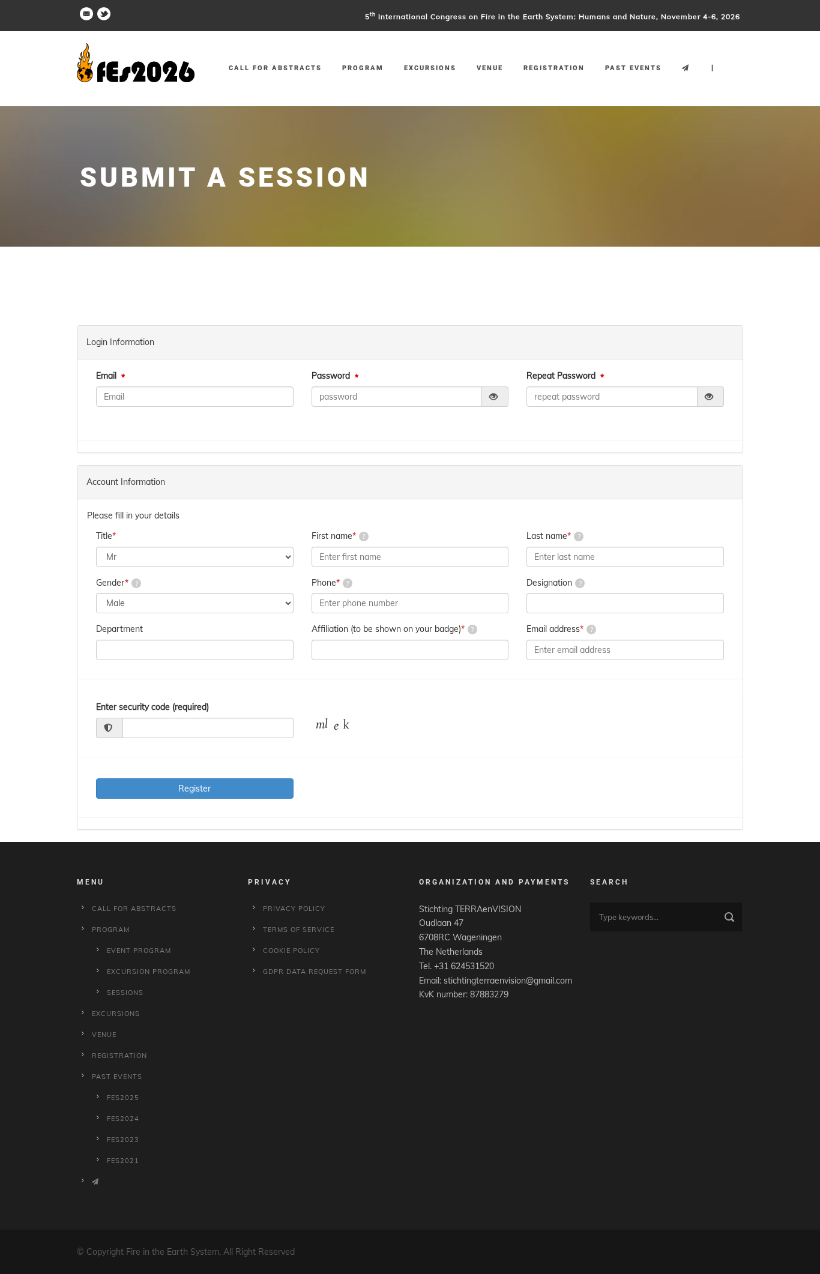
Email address (554, 628)
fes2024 (123, 1118)
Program (363, 68)
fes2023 (123, 1139)
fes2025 (123, 1097)
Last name (548, 535)
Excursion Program (148, 971)
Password (331, 375)
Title (106, 535)
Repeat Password (560, 375)
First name (334, 535)
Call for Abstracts (275, 68)
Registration (554, 68)
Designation (549, 582)
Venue (490, 68)
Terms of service (298, 929)
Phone (326, 582)
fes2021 (123, 1160)
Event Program (139, 950)
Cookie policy (291, 950)
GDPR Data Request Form (314, 971)
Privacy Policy (294, 908)
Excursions (430, 68)
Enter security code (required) (152, 707)
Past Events (633, 68)
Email (106, 375)
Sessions (125, 992)
